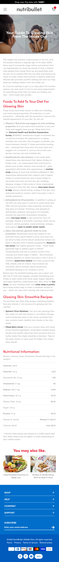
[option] (16, 467)
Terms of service (30, 542)
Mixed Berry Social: (14, 326)
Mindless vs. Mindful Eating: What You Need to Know (43, 476)
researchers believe (23, 260)
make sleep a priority (45, 284)
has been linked (18, 217)
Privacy (17, 542)
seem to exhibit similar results (31, 226)
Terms (9, 542)
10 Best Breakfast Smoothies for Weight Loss (15, 476)
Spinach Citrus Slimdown (17, 311)
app (39, 556)
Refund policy (46, 542)
